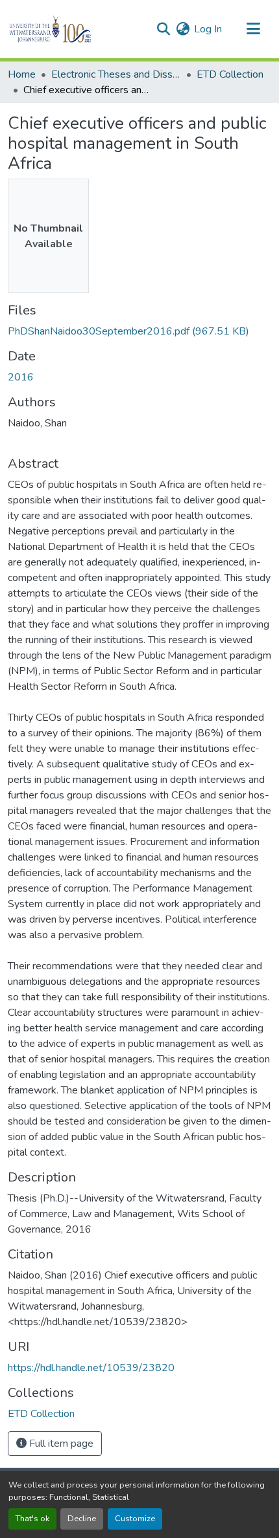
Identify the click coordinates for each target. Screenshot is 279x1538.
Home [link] (22, 74)
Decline (81, 1518)
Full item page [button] (60, 1443)
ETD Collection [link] (230, 74)
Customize (135, 1518)
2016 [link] (21, 377)
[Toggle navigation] (253, 29)
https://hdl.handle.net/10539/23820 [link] (91, 1368)
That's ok (32, 1518)
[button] (72, 29)
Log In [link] (208, 29)
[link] (139, 331)
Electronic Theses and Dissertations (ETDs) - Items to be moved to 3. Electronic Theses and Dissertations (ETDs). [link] (116, 74)
